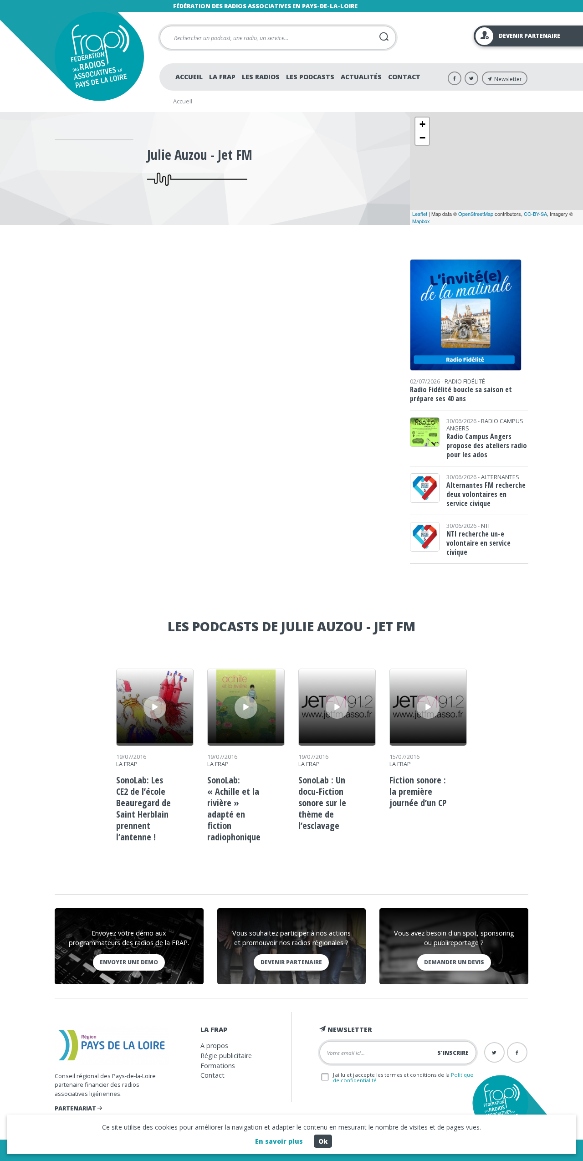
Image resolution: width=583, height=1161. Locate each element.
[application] (155, 707)
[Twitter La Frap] (471, 78)
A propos (214, 1045)
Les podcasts (310, 76)
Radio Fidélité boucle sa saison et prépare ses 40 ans (461, 394)
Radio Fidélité (465, 381)
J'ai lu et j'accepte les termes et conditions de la (403, 1077)
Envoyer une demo (129, 962)
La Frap (222, 76)
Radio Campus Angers (484, 424)
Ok (322, 1141)
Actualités (361, 76)
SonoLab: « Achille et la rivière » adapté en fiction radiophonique (234, 808)
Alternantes (500, 477)
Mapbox (421, 221)
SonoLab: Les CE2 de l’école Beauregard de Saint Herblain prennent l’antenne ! (143, 808)
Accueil (189, 76)
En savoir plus (279, 1141)
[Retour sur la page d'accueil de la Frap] (99, 56)
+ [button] (422, 124)
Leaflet (419, 213)
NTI (485, 526)
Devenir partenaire (291, 962)
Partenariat (76, 1108)
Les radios (261, 76)
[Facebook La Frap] (454, 78)
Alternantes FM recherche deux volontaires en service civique (486, 494)
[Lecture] (154, 707)
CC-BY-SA (535, 213)
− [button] (422, 137)
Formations (217, 1065)
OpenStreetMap (475, 213)
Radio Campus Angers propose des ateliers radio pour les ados (486, 445)
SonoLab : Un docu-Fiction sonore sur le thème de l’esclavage (322, 803)
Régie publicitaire (226, 1055)
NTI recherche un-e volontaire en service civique (478, 543)
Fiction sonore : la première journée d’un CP (417, 791)
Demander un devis (454, 962)
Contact (404, 76)
